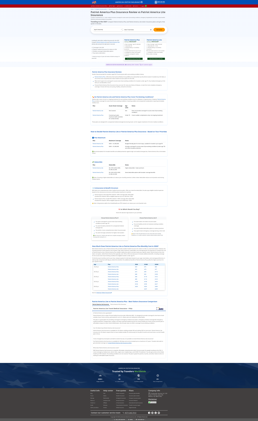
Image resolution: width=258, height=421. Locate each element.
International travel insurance (136, 402)
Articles (105, 407)
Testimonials (106, 398)
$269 (156, 289)
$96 (136, 276)
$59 (136, 267)
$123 (156, 279)
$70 (145, 269)
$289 (156, 286)
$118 (145, 276)
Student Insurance (120, 395)
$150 (136, 284)
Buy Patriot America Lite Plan (156, 58)
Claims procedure (94, 407)
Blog (91, 393)
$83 (156, 267)
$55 (136, 269)
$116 (156, 271)
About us (92, 400)
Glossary (105, 405)
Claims (104, 395)
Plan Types (112, 6)
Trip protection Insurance (122, 405)
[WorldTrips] (160, 310)
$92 (145, 274)
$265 (145, 286)
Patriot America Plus (114, 42)
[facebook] (149, 412)
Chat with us (140, 419)
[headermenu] (94, 2)
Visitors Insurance (120, 393)
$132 (156, 276)
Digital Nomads (132, 407)
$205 (136, 286)
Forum (91, 395)
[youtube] (153, 412)
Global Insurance (120, 407)
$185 (145, 284)
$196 (145, 281)
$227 (156, 284)
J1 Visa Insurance (120, 402)
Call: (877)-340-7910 (119, 419)
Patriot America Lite (102, 42)
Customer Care (106, 400)
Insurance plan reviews (134, 395)
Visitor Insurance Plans (101, 6)
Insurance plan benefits (134, 393)
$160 (136, 281)
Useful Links (127, 6)
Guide (91, 405)
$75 (145, 267)
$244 (156, 281)
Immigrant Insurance (121, 398)
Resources (120, 6)
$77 (156, 269)
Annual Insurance (120, 400)
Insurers (135, 6)
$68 (136, 274)
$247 (145, 289)
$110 (145, 279)
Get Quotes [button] (159, 29)
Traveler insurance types (134, 405)
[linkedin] (156, 412)
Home (93, 6)
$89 (136, 279)
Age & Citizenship (98, 29)
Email (130, 419)
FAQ (104, 393)
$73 (136, 271)
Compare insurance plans (135, 398)
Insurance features (133, 400)
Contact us (92, 402)
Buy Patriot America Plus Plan (133, 58)
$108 (156, 274)
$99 (145, 271)
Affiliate (105, 402)
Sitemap (92, 398)
